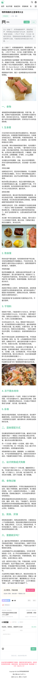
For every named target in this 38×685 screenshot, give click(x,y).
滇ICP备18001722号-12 (19, 674)
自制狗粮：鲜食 (31, 613)
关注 (27, 22)
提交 (33, 649)
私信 (33, 22)
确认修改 (34, 627)
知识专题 (9, 6)
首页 (2, 6)
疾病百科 (17, 6)
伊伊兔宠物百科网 (24, 671)
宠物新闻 (25, 6)
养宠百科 (5, 16)
